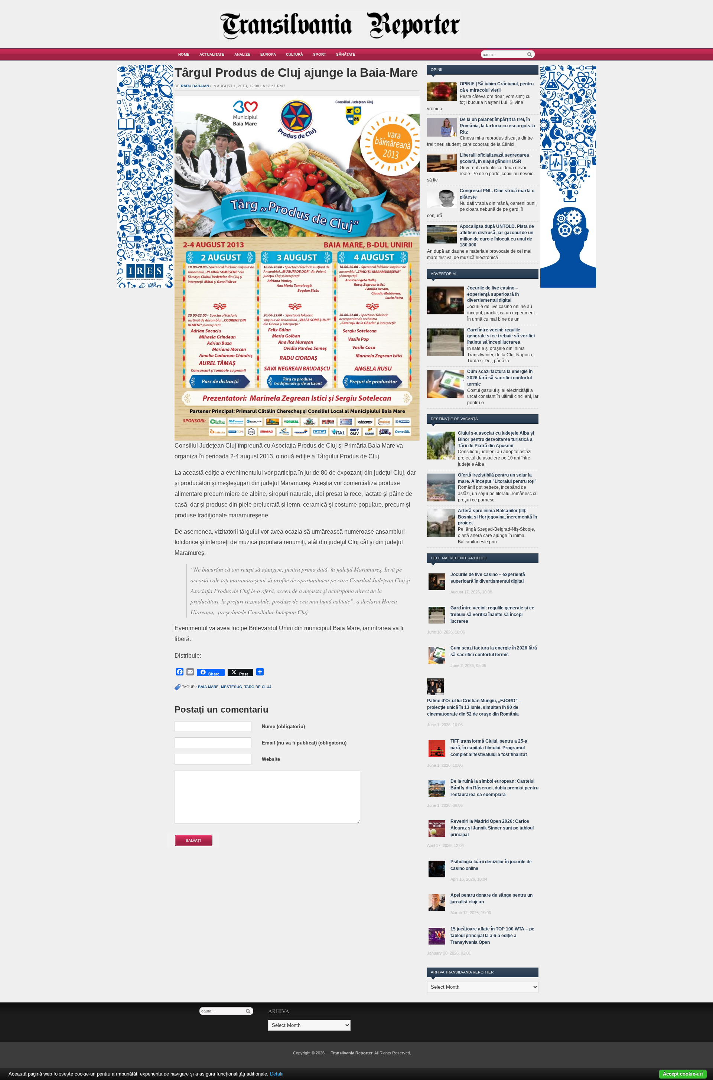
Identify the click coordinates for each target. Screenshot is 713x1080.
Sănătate (345, 54)
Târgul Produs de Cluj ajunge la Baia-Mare (296, 72)
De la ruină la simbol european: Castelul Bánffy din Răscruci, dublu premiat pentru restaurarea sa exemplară (494, 788)
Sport (319, 54)
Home (183, 54)
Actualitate (211, 54)
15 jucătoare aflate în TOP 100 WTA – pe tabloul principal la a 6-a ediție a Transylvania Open (492, 935)
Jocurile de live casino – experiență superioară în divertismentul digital (493, 294)
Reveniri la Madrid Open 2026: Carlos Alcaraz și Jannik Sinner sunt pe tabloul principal (492, 828)
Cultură (294, 54)
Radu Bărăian (195, 86)
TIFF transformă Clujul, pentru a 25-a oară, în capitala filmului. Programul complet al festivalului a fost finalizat (488, 748)
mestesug (231, 687)
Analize (242, 54)
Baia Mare (208, 687)
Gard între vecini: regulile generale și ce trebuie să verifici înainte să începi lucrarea (501, 336)
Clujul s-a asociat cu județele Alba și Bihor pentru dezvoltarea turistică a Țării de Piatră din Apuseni (496, 439)
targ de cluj (257, 687)
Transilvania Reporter (351, 1053)
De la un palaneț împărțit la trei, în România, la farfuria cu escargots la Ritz (497, 126)
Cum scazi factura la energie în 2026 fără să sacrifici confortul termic (500, 378)
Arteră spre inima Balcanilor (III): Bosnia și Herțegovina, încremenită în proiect (497, 517)
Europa (268, 54)
